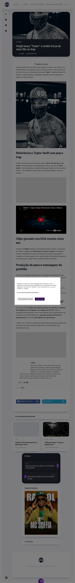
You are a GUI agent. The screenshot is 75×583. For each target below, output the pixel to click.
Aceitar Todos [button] (39, 299)
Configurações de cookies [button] (25, 299)
